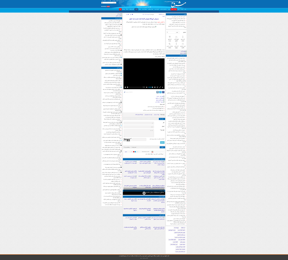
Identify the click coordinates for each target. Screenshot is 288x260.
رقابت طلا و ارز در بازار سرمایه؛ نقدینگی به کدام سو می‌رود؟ (176, 216)
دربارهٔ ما (103, 0)
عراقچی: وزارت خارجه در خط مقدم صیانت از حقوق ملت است (113, 143)
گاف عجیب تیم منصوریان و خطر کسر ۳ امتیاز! (111, 33)
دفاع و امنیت (156, 9)
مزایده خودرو (182, 244)
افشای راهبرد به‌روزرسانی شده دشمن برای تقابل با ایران (112, 161)
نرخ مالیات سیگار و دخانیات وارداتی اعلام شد (176, 121)
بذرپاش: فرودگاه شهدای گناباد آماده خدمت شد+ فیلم (144, 19)
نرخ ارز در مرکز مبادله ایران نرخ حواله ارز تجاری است (177, 85)
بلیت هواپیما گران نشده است (158, 108)
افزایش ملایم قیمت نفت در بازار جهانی (177, 180)
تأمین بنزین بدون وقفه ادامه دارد (179, 67)
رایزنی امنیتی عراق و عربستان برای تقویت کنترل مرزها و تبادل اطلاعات (112, 183)
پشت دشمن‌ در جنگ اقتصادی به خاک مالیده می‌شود (113, 60)
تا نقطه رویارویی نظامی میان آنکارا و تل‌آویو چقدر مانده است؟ (112, 41)
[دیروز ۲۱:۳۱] (158, 202)
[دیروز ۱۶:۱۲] (130, 165)
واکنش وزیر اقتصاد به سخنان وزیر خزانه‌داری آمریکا (177, 199)
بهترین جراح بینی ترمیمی (180, 237)
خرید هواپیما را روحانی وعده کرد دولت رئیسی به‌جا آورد (153, 110)
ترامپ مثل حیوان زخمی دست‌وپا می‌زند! (113, 87)
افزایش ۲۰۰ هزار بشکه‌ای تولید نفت (178, 172)
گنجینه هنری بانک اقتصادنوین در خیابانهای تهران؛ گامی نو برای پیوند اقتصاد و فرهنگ (176, 221)
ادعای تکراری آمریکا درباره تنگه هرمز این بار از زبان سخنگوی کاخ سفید (113, 197)
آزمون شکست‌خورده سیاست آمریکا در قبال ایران (176, 205)
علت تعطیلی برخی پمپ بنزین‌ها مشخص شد (176, 177)
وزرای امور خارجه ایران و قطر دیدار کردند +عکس (111, 62)
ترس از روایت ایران (116, 75)
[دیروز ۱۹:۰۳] (158, 221)
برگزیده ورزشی (162, 196)
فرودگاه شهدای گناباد (139, 114)
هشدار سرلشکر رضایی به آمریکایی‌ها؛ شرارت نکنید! (113, 134)
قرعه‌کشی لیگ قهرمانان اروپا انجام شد (145, 209)
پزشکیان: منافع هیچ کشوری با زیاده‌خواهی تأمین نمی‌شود (112, 190)
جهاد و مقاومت (150, 9)
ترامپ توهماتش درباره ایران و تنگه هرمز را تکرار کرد (112, 99)
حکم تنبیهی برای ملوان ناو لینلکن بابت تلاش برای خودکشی (112, 158)
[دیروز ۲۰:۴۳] (144, 202)
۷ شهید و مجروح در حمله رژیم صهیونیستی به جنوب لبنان (113, 155)
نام (163, 122)
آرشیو (113, 0)
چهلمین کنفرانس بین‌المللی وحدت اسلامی (145, 228)
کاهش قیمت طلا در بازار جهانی (179, 119)
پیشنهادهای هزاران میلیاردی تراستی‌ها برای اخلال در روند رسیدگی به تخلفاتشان (176, 202)
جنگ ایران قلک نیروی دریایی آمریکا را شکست (111, 115)
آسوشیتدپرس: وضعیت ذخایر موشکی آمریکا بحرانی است (113, 119)
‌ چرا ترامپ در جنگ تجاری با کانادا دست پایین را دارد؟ (177, 132)
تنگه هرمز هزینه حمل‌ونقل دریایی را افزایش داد (176, 63)
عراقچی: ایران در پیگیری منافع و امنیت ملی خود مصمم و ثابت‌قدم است (112, 90)
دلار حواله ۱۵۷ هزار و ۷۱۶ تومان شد (178, 20)
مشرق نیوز (175, 3)
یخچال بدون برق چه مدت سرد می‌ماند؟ (177, 194)
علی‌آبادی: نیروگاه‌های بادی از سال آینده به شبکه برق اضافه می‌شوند (176, 135)
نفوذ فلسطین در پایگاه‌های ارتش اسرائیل (112, 73)
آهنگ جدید (175, 242)
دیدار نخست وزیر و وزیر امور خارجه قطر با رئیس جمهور (159, 228)
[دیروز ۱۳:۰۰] (144, 221)
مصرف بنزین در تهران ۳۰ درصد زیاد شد (177, 76)
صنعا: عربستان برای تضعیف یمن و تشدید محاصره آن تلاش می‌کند (113, 96)
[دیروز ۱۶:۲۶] (144, 193)
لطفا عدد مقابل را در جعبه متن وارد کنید (157, 139)
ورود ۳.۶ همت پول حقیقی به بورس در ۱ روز (176, 123)
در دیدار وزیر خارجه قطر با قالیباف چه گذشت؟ (111, 28)
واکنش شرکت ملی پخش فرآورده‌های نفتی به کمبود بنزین (177, 88)
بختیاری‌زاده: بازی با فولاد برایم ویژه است (112, 117)
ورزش (169, 9)
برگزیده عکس (162, 215)
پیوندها (123, 9)
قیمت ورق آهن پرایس (180, 247)
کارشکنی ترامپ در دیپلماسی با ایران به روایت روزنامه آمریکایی (113, 93)
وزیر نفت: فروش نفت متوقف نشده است (177, 65)
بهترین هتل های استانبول (179, 232)
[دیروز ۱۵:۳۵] (158, 179)
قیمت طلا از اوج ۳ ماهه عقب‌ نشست (178, 182)
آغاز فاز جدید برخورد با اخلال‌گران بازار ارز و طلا (176, 179)
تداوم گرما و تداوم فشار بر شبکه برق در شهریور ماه (176, 167)
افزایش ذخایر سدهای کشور (180, 105)
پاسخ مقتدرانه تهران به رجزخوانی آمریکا (177, 224)
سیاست (182, 9)
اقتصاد (136, 9)
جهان (178, 9)
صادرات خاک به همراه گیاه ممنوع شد (178, 213)
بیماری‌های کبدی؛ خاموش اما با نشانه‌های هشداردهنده (113, 71)
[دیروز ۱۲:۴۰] (130, 179)
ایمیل (163, 126)
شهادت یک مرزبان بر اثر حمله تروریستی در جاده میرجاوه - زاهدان (159, 172)
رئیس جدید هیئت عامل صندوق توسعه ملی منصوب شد (177, 157)
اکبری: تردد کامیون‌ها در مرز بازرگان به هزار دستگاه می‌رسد (177, 154)
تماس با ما (108, 0)
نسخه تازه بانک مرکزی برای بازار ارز (178, 117)
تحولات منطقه (173, 9)
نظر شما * (162, 130)
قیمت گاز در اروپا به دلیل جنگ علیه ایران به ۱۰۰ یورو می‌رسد (176, 192)
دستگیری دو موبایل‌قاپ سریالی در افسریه (155, 192)
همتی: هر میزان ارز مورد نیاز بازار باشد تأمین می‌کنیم (177, 71)
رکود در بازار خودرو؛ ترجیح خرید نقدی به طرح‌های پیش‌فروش (176, 151)
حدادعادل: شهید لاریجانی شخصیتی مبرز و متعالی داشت (112, 138)
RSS (116, 0)
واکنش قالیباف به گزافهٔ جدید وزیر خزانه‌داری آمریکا (113, 126)
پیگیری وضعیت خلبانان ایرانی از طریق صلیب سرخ (144, 172)
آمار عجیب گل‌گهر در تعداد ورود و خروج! (130, 209)
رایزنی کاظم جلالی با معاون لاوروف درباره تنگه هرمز (112, 187)
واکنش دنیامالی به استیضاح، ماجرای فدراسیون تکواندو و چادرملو (159, 210)
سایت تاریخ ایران (172, 230)
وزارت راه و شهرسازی (148, 114)
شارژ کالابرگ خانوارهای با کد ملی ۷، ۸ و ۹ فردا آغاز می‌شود (177, 127)
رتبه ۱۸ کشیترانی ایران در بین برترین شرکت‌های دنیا (176, 93)
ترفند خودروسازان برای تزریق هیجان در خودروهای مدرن (178, 188)
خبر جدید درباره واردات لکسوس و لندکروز (177, 114)
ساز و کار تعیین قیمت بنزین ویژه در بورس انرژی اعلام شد (176, 141)
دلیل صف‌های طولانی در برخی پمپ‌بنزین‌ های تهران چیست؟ (177, 100)
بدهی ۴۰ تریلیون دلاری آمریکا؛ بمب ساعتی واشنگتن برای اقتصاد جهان (177, 80)
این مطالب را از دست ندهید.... (158, 159)
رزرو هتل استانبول (181, 235)
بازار (120, 9)
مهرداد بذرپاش (156, 114)
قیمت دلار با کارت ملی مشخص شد (178, 17)
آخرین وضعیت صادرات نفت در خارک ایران (177, 69)
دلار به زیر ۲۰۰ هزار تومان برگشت (178, 22)
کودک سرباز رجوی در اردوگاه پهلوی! (113, 26)
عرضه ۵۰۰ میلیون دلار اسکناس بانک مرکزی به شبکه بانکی (177, 174)
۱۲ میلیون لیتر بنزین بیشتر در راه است (178, 96)
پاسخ (126, 151)
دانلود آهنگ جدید (181, 230)
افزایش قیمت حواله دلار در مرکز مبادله (178, 170)
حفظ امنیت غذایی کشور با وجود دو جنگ (177, 138)
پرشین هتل (182, 242)
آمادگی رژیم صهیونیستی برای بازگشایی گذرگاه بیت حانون (113, 200)
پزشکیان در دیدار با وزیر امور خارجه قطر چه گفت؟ (111, 174)
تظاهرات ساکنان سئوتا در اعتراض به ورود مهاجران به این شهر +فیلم (113, 193)
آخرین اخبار (119, 68)
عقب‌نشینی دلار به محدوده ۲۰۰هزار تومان (177, 24)
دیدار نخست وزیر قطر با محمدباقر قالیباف (112, 145)
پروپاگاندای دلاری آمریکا (180, 184)
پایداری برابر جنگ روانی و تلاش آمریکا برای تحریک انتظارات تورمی (177, 60)
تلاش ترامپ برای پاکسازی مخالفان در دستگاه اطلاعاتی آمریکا (113, 78)
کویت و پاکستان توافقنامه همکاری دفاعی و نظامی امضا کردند (112, 170)
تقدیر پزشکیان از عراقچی (115, 181)
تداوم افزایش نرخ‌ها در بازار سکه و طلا (178, 211)
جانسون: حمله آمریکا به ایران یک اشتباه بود (112, 82)
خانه (185, 9)
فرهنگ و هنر (144, 9)
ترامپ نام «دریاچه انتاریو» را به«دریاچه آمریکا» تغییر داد (112, 106)
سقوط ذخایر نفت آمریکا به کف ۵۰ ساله (177, 196)
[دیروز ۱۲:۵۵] (144, 179)
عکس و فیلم (132, 9)
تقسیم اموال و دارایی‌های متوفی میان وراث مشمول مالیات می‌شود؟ (177, 207)
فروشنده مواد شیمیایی (180, 249)
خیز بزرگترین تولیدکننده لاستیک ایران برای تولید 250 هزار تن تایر (176, 109)
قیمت (185, 14)
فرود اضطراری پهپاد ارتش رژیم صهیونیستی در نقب (113, 164)
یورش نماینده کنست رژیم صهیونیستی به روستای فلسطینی (112, 103)
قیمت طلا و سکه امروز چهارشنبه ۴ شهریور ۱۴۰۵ (176, 18)
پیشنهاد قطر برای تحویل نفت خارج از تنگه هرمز (176, 103)
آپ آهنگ (183, 228)
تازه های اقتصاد (183, 55)
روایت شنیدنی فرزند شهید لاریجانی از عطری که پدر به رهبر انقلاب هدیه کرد (112, 112)
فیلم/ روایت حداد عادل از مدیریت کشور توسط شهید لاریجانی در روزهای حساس (112, 123)
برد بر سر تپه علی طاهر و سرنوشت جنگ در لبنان (111, 172)
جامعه (140, 9)
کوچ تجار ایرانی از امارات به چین (179, 218)
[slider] (134, 87)
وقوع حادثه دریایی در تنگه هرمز (114, 21)
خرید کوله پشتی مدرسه (180, 251)
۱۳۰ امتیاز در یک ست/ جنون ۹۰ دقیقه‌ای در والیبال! (113, 30)
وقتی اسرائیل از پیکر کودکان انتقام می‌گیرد (112, 80)
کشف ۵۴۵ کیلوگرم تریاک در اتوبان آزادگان (112, 52)
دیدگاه (127, 9)
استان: (184, 32)
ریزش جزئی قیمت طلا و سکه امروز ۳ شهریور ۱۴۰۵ (177, 26)
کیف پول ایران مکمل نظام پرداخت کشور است (176, 210)
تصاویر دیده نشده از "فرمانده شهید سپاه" (112, 35)
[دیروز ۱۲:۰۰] (130, 221)
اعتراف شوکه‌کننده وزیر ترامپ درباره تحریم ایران (176, 186)
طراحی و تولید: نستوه (144, 258)
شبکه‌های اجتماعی (163, 9)
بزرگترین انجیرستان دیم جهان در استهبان (130, 228)
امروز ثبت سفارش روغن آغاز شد (179, 130)
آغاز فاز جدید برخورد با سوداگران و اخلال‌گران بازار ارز (176, 144)
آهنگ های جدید (181, 239)
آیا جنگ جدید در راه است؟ (115, 50)
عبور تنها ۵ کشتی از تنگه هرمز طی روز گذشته (176, 125)
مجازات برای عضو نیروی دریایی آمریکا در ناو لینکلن (113, 44)
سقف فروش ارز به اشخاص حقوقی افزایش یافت (176, 58)
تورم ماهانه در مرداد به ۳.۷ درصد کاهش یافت (176, 82)
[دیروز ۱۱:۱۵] (130, 202)
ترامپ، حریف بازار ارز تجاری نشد (179, 147)
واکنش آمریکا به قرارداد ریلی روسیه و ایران (156, 106)
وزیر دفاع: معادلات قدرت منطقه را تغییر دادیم (111, 140)
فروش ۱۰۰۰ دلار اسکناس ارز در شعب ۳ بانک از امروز (176, 164)
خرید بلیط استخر (174, 244)
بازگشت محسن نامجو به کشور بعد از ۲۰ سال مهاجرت (131, 172)
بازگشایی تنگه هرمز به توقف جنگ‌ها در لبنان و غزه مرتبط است (112, 85)
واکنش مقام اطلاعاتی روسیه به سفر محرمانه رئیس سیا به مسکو (113, 54)
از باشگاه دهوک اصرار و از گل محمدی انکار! (112, 22)
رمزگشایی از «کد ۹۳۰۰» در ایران (114, 47)
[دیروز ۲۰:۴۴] (158, 165)
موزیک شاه (176, 228)
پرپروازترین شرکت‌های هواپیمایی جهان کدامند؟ (176, 77)
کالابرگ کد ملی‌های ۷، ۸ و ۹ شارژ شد (178, 74)
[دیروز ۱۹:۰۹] (144, 165)
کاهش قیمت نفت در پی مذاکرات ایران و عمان (176, 115)
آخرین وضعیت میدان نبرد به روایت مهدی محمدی (111, 57)
